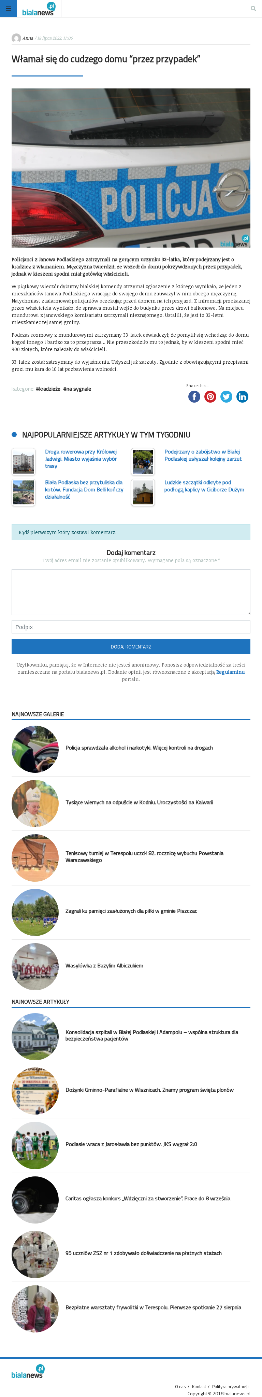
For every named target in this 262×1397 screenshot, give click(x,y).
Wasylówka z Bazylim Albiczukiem (104, 965)
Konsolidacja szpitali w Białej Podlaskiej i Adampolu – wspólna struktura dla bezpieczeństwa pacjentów (152, 1035)
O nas (180, 1386)
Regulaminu (230, 672)
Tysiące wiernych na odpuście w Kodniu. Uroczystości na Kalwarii (139, 802)
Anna (28, 38)
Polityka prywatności (231, 1386)
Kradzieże (49, 389)
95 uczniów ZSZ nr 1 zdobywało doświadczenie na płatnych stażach (144, 1253)
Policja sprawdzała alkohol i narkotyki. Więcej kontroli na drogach (139, 747)
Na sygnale (79, 389)
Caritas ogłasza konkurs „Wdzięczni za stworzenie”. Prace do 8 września (148, 1198)
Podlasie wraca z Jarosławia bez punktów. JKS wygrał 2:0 (131, 1144)
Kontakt (199, 1386)
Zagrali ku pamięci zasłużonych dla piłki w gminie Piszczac (131, 911)
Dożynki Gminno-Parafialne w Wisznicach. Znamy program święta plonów (150, 1090)
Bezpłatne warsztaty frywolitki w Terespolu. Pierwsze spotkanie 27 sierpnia (153, 1307)
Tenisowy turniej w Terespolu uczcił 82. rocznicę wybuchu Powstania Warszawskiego (144, 856)
